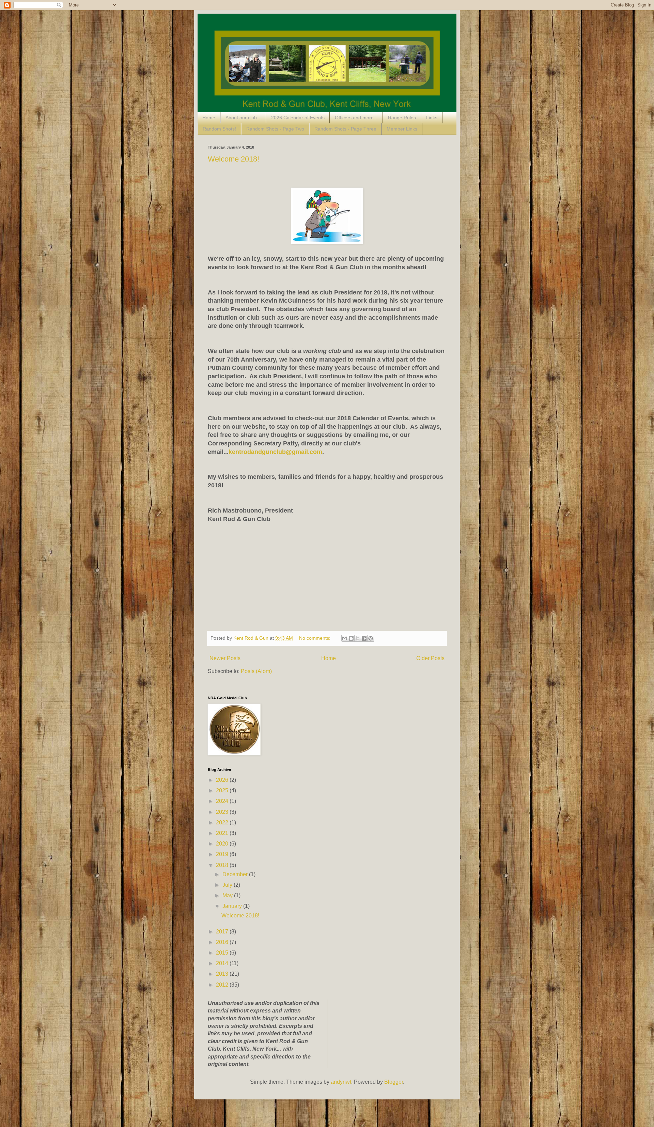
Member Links (402, 129)
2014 (223, 963)
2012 (223, 985)
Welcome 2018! (233, 159)
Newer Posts (224, 658)
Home (208, 117)
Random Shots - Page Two (275, 129)
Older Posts (430, 658)
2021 (223, 833)
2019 (223, 854)
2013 (223, 974)
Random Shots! (219, 129)
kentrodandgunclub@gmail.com (275, 451)
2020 (223, 844)
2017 (223, 931)
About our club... (243, 117)
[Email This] (344, 638)
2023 (223, 812)
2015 (223, 953)
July (228, 885)
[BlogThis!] (351, 638)
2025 (223, 790)
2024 (223, 801)
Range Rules (402, 117)
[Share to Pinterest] (370, 638)
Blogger (393, 1082)
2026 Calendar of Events (298, 117)
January (232, 906)
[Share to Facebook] (364, 638)
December (235, 874)
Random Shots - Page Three (345, 129)
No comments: (315, 638)
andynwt (341, 1082)
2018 (223, 865)
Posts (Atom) (256, 671)
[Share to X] (357, 638)
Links (431, 117)
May (228, 895)
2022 (223, 822)
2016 (223, 942)
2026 (223, 780)
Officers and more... (356, 117)
